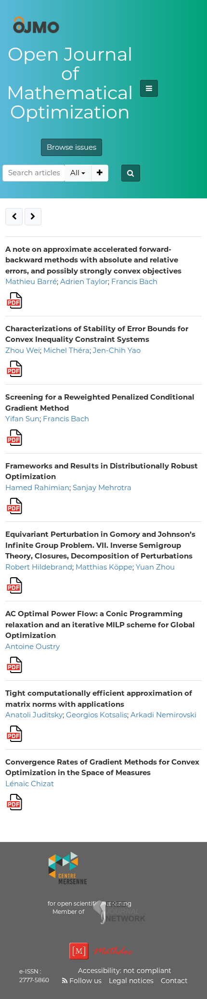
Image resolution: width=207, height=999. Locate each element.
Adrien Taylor (84, 281)
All (74, 172)
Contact (174, 980)
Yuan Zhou (155, 566)
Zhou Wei (22, 350)
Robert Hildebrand (38, 566)
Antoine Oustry (32, 646)
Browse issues (71, 147)
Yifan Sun (22, 418)
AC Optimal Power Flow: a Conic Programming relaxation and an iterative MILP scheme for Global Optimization (100, 624)
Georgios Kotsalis (96, 714)
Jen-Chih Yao (117, 350)
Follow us (84, 980)
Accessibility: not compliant (124, 970)
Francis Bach (134, 281)
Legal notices (131, 980)
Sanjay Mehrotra (102, 487)
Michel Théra (66, 350)
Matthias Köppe (104, 566)
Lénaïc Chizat (29, 783)
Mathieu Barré (31, 281)
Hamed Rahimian (37, 487)
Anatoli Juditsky (34, 714)
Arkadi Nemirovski (163, 714)
